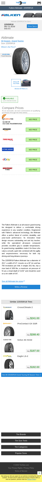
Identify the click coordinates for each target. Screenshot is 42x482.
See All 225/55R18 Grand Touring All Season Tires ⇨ (21, 375)
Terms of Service (21, 471)
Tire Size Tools (21, 441)
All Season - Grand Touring (12, 41)
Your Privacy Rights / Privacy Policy (21, 468)
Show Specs (32, 26)
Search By (39, 4)
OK (39, 473)
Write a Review (21, 287)
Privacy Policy (31, 479)
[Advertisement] (21, 198)
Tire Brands (21, 434)
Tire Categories (21, 447)
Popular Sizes (21, 453)
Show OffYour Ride (16, 82)
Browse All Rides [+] (21, 89)
